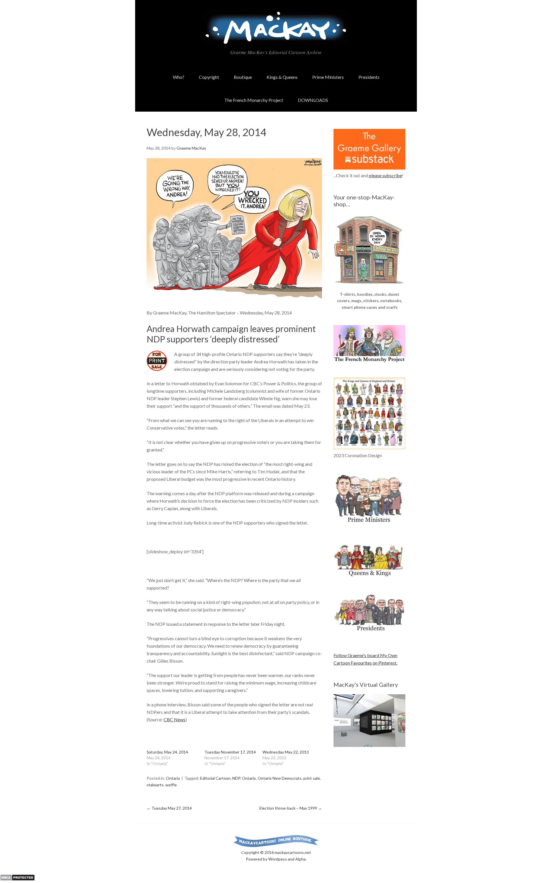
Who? (178, 77)
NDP (236, 778)
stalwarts (155, 784)
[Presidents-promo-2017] (369, 633)
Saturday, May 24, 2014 (167, 751)
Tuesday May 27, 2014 (169, 808)
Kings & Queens (282, 77)
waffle (171, 784)
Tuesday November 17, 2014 (230, 751)
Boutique (243, 77)
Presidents (369, 77)
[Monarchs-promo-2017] (369, 575)
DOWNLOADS (313, 100)
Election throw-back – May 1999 (290, 808)
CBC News (174, 719)
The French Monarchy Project (253, 100)
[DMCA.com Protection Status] (17, 879)
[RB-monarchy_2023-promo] (369, 413)
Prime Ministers (328, 77)
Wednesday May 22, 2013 (285, 751)
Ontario (173, 778)
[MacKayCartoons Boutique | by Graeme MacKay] (369, 287)
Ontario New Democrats (280, 778)
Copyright (209, 77)
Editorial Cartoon (215, 778)
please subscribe (385, 175)
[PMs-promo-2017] (369, 524)
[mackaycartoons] (276, 40)
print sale (311, 778)
